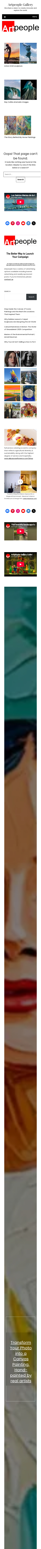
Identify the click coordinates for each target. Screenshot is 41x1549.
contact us (8, 279)
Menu (34, 16)
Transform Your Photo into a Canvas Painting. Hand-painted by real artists (21, 1362)
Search (7, 291)
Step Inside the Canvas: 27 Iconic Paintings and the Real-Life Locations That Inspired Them (19, 311)
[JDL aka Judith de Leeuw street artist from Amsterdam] (29, 376)
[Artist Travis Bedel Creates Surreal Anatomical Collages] (29, 410)
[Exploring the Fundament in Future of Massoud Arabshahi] (29, 393)
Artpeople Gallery (20, 4)
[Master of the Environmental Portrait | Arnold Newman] (29, 359)
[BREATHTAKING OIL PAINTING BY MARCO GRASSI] (12, 359)
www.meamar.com (30, 498)
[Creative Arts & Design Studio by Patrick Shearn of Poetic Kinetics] (12, 376)
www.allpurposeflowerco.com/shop (18, 458)
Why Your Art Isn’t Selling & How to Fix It (20, 342)
